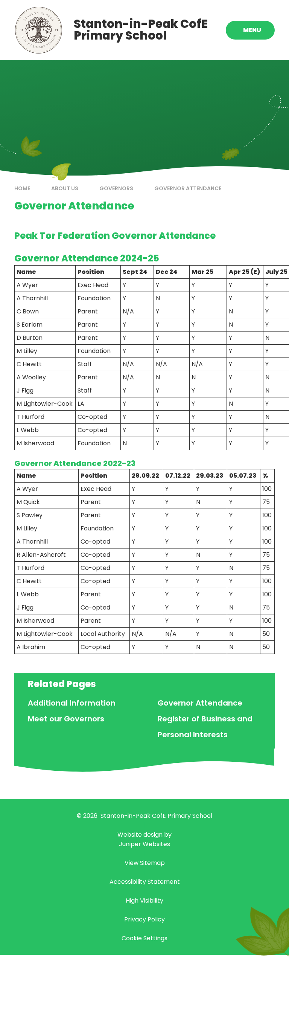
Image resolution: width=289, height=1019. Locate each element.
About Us (64, 188)
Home (22, 188)
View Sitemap (145, 863)
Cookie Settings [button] (144, 938)
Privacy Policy (144, 919)
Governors (116, 188)
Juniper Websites (144, 844)
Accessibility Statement (145, 881)
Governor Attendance (187, 188)
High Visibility (144, 900)
